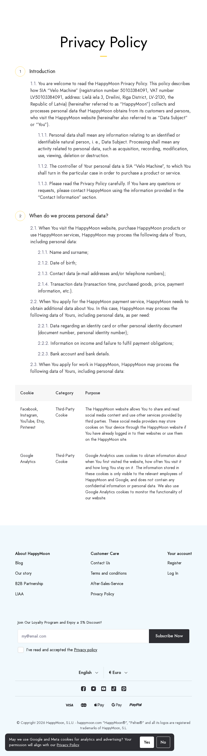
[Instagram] (93, 689)
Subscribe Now (169, 636)
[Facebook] (83, 689)
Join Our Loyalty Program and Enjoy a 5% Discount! (60, 622)
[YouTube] (103, 689)
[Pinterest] (124, 689)
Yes (147, 742)
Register (174, 563)
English (85, 672)
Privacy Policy (68, 745)
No (163, 742)
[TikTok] (114, 689)
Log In (172, 573)
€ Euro (115, 672)
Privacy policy (85, 650)
